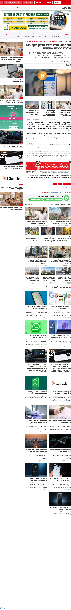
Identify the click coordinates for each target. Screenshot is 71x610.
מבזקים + (48, 2)
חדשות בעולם (20, 8)
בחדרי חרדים (67, 187)
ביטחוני (37, 8)
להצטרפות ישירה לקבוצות (37, 199)
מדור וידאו (47, 8)
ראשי (59, 8)
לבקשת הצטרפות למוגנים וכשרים (54, 199)
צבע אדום (38, 2)
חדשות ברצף (54, 8)
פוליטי (41, 8)
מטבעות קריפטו (67, 184)
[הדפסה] (68, 65)
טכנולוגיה (63, 61)
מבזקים (57, 2)
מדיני (26, 8)
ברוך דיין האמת (7, 8)
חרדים (13, 8)
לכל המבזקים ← (5, 35)
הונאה (54, 184)
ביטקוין (59, 184)
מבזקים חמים (67, 35)
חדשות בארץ (31, 8)
